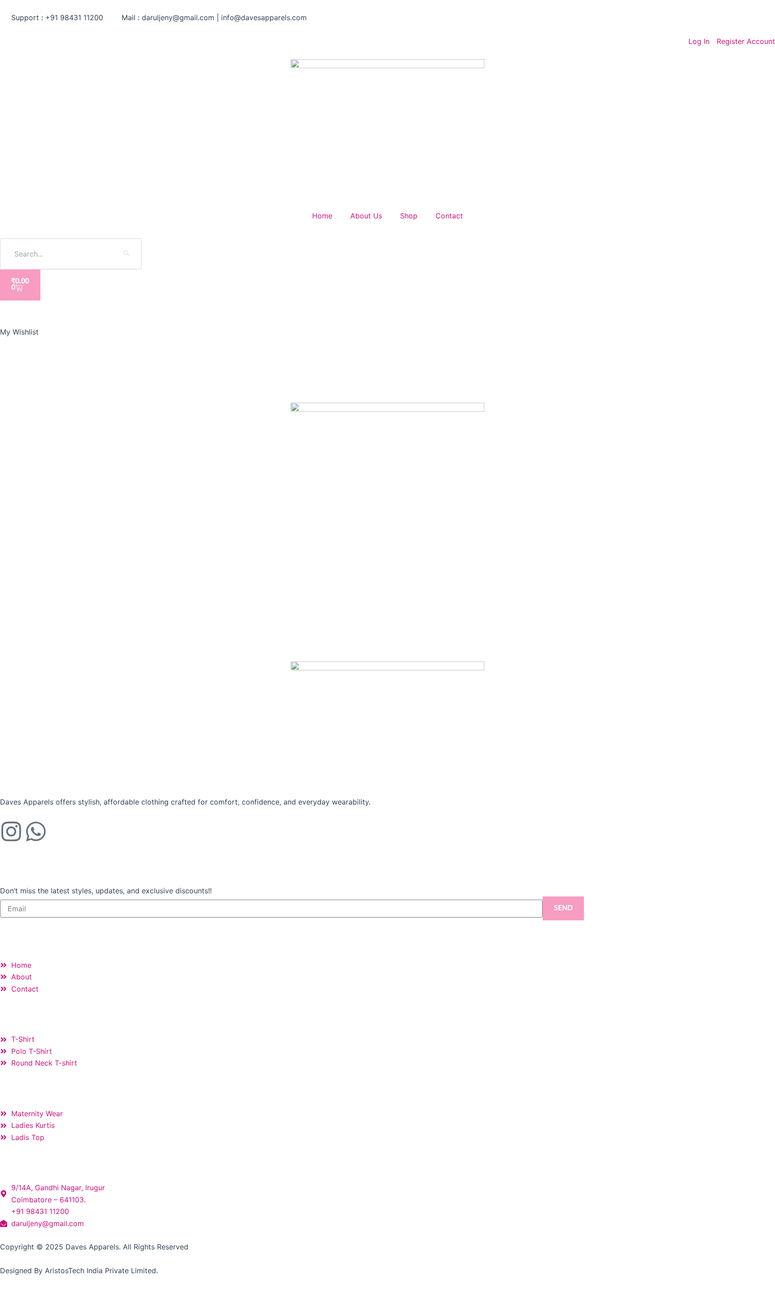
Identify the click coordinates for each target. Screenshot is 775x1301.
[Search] (126, 254)
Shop (409, 215)
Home (322, 215)
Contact (449, 215)
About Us (366, 215)
